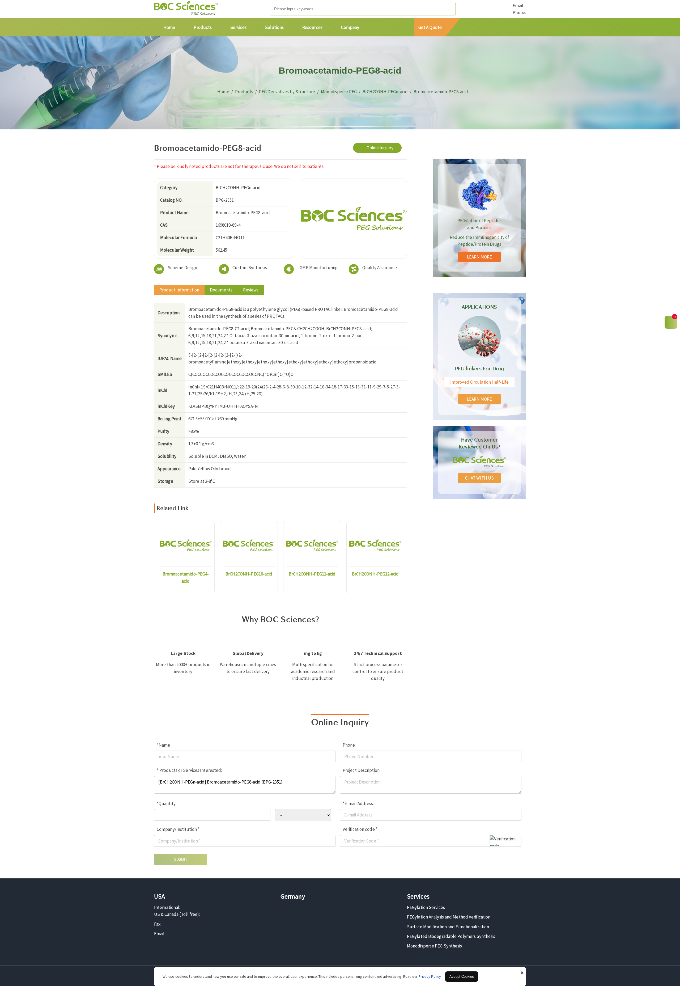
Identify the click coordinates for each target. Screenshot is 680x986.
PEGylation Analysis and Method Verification (448, 917)
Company (350, 27)
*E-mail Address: (358, 803)
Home (169, 27)
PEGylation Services (426, 907)
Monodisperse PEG (339, 92)
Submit (180, 859)
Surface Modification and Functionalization (448, 927)
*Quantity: (166, 803)
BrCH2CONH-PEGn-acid (385, 92)
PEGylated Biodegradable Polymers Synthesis (451, 936)
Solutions (274, 27)
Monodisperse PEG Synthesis (434, 946)
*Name (163, 745)
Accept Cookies (461, 977)
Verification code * (360, 829)
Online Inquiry (380, 148)
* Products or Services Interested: (189, 770)
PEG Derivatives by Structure (287, 92)
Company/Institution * (178, 829)
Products (203, 27)
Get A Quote (430, 27)
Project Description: (361, 770)
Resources (312, 27)
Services (238, 27)
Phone (349, 745)
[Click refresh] (505, 840)
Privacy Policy (430, 976)
